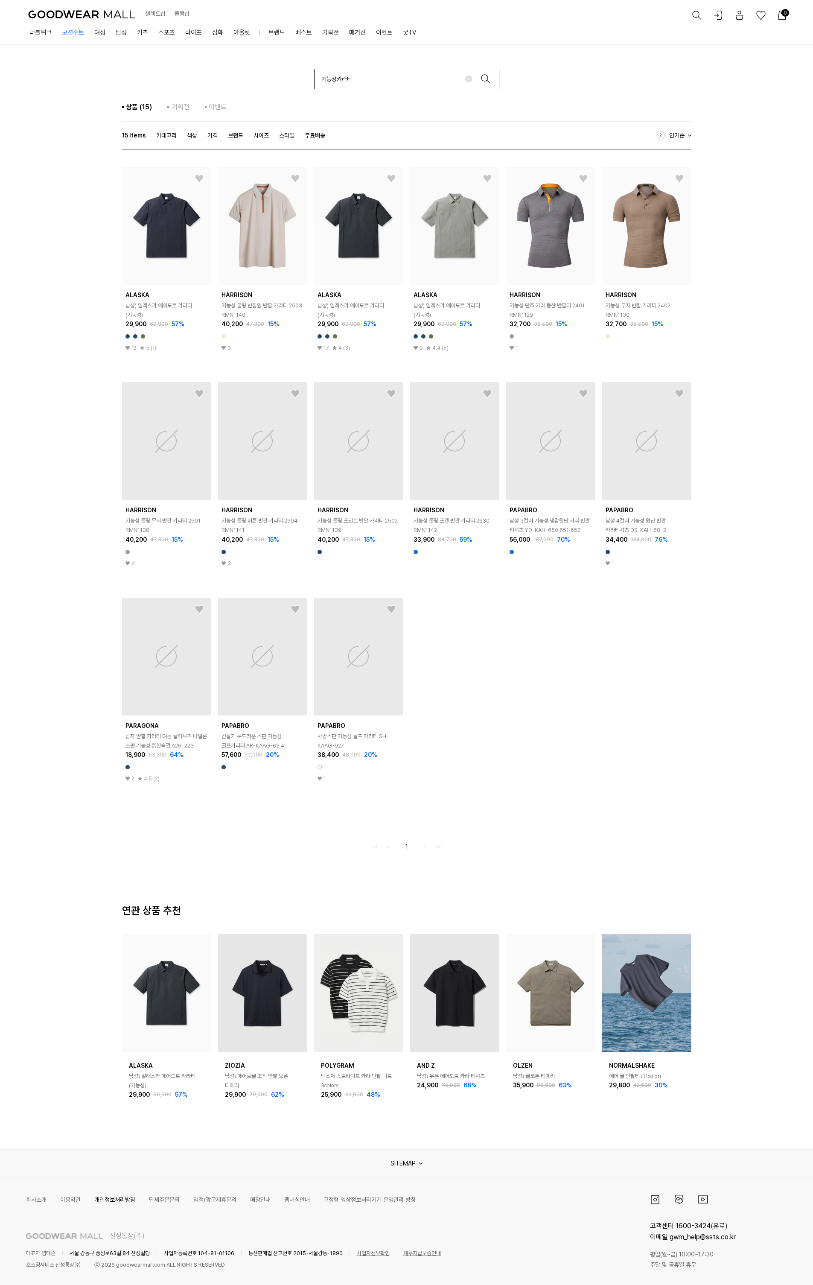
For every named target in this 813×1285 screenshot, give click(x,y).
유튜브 (703, 1199)
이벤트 (384, 32)
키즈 (142, 32)
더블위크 (40, 32)
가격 (212, 135)
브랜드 (276, 32)
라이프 (193, 32)
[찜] (199, 178)
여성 (99, 32)
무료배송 (315, 135)
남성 (121, 32)
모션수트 (73, 32)
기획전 (330, 32)
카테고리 (166, 135)
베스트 (303, 32)
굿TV (409, 32)
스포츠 (166, 32)
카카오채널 (679, 1199)
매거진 (357, 32)
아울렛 (241, 32)
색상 (192, 135)
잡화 (217, 32)
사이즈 (261, 135)
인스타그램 (655, 1199)
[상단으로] (772, 1268)
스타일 (286, 135)
